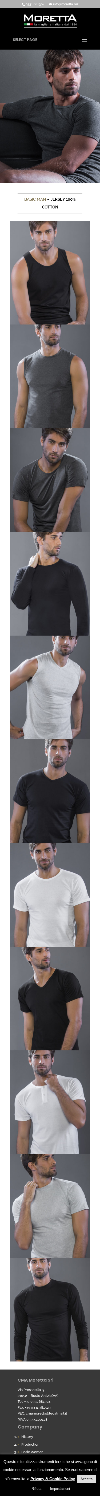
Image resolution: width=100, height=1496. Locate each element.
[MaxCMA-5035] (50, 1049)
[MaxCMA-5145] (50, 1256)
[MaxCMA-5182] (50, 426)
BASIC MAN (35, 199)
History (27, 1437)
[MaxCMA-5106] (50, 841)
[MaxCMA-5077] (50, 634)
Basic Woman (32, 1452)
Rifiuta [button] (36, 1489)
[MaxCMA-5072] (50, 1360)
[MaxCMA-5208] (50, 1152)
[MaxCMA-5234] (50, 945)
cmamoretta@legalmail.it (46, 1413)
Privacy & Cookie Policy (52, 1478)
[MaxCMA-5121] (50, 738)
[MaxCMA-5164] (50, 530)
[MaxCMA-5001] (50, 323)
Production (30, 1444)
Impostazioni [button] (60, 1489)
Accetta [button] (87, 1479)
